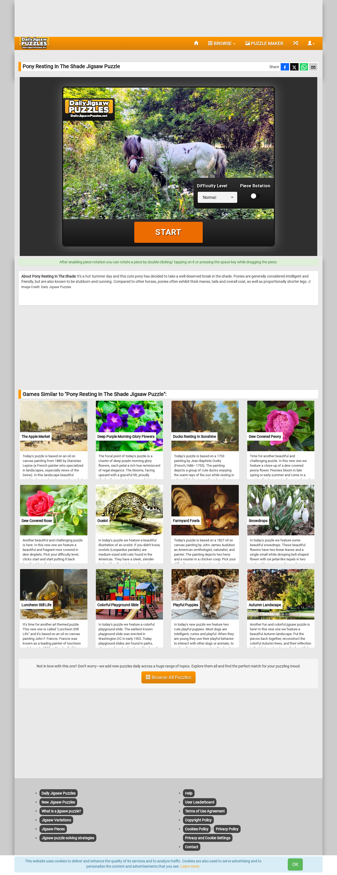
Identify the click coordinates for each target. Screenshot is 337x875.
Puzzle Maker (266, 43)
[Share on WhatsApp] (304, 67)
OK (295, 864)
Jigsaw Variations (56, 820)
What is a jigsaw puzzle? (61, 811)
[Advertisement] (168, 17)
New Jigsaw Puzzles (58, 802)
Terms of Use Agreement (205, 811)
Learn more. (190, 866)
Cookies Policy (197, 829)
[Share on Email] (313, 67)
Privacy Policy (227, 829)
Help (188, 793)
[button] (309, 43)
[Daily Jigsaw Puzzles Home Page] (34, 43)
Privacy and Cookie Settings (207, 838)
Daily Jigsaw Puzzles (59, 793)
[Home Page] (196, 43)
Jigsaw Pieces (53, 829)
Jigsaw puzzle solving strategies (68, 838)
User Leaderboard (199, 802)
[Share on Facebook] (285, 67)
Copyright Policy (198, 820)
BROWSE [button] (223, 43)
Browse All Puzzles (171, 677)
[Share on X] (294, 67)
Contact (191, 847)
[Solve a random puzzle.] (295, 43)
